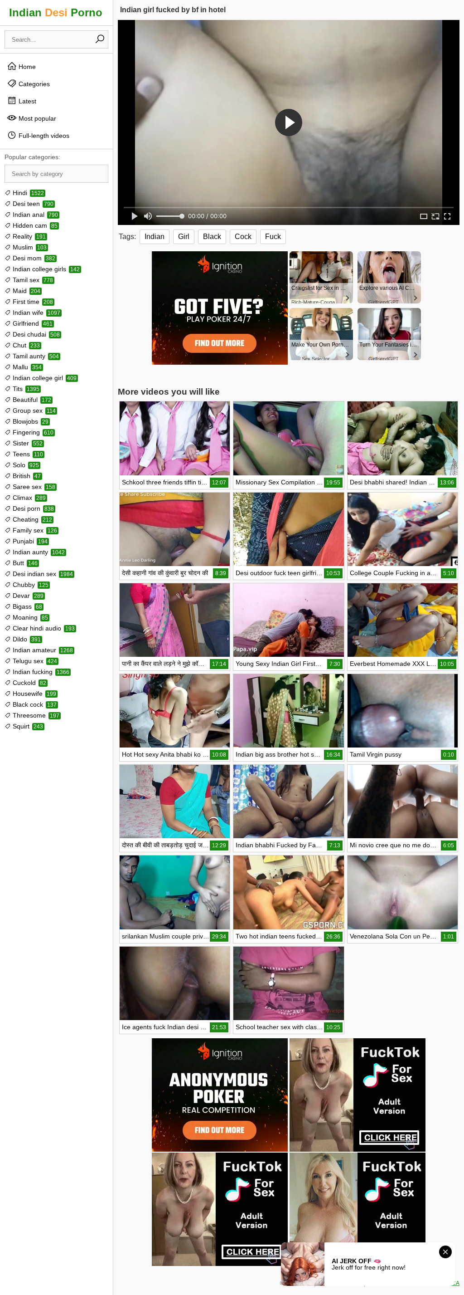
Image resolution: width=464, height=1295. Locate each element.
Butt (24, 563)
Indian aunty (38, 552)
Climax (28, 497)
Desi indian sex (42, 573)
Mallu (26, 367)
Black (212, 236)
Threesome (35, 715)
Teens (27, 454)
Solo (25, 465)
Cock (243, 236)
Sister (27, 443)
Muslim (29, 247)
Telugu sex (34, 661)
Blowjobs (29, 421)
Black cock (34, 704)
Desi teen (32, 203)
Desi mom (33, 258)
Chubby (29, 584)
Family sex (34, 530)
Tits (25, 388)
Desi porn (32, 508)
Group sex (33, 410)
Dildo (26, 639)
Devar (27, 595)
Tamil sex (32, 279)
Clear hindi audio (43, 628)
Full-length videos (43, 135)
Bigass (26, 606)
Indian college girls (45, 269)
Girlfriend (32, 323)
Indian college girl (44, 377)
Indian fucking (40, 671)
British (26, 475)
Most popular (36, 118)
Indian (154, 236)
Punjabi (29, 541)
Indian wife (35, 312)
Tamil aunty (35, 356)
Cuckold (28, 682)
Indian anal (34, 214)
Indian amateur (42, 650)
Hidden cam (34, 225)
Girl (183, 236)
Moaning (29, 617)
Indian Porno (55, 12)
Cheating (31, 519)
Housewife (33, 693)
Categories (33, 84)
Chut (25, 345)
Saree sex (33, 486)
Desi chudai (35, 334)
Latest (26, 101)
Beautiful (31, 399)
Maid (25, 290)
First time (32, 301)
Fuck (273, 236)
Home (26, 66)
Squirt (27, 726)
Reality (28, 236)
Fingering (32, 432)
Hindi (27, 192)
